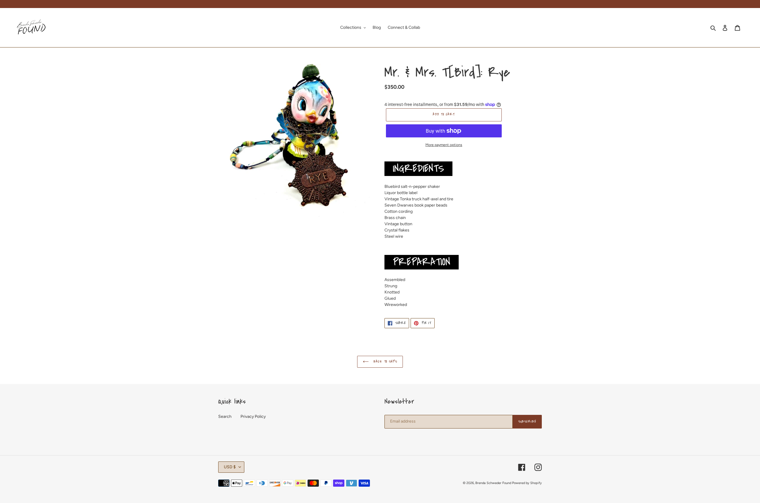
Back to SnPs (384, 361)
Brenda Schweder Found (493, 483)
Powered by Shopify (527, 483)
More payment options (443, 145)
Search (225, 416)
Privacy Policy (253, 416)
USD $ (230, 466)
